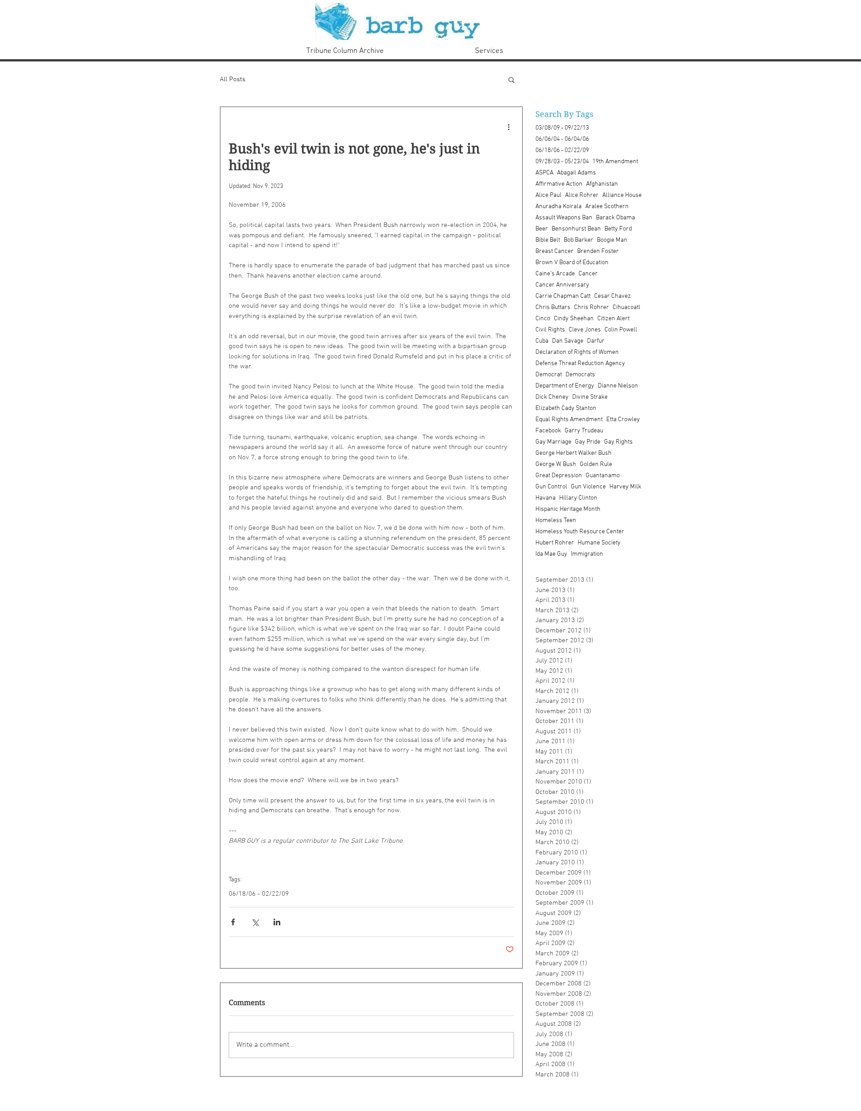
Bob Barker (578, 240)
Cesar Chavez (612, 296)
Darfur (595, 341)
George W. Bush (555, 464)
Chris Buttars (552, 307)
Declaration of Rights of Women (577, 352)
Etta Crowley (623, 419)
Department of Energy (564, 386)
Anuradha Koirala (558, 206)
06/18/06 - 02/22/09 (259, 894)
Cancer (588, 274)
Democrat (548, 375)
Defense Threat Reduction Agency (580, 363)
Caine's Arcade (555, 274)
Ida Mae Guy (551, 554)
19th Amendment (615, 162)
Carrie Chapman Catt (563, 296)
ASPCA (544, 173)
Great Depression (558, 475)
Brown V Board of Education (572, 262)
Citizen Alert (613, 318)
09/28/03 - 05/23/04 (562, 162)
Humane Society (599, 543)
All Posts (232, 79)
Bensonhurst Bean (576, 229)
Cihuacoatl (626, 307)
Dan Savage (567, 341)
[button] (511, 79)
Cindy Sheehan (574, 318)
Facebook (548, 431)
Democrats (580, 375)
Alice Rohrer (582, 195)
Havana (545, 498)
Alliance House (622, 195)
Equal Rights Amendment (569, 419)
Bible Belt (547, 240)
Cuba (541, 341)
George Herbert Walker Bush (573, 453)
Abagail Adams (576, 173)
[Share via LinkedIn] (277, 922)
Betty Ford (618, 229)
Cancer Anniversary (562, 285)
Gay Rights (618, 442)
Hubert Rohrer (554, 543)
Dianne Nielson (618, 386)
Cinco (542, 318)
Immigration (587, 554)
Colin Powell (620, 330)
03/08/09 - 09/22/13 (562, 128)
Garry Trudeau (584, 431)
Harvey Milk (625, 487)
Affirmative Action (559, 184)
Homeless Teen (555, 520)
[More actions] (508, 127)
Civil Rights (550, 330)
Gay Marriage (553, 442)
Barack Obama (615, 218)
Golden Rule (596, 464)
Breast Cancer (554, 251)
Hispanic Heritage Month (567, 509)
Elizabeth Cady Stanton (565, 408)
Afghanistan (602, 184)
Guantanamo (603, 475)
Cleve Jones (585, 330)
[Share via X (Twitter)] (255, 922)
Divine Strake (590, 397)
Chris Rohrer (591, 307)
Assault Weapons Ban (563, 218)
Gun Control (551, 487)
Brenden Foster (598, 251)
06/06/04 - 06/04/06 (562, 139)
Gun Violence (588, 487)
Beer (541, 229)
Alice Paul (548, 195)
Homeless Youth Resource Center (579, 532)
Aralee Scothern (607, 206)
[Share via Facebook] (233, 922)
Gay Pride (587, 442)
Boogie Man (612, 240)
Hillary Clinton (578, 498)
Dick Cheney (552, 397)
